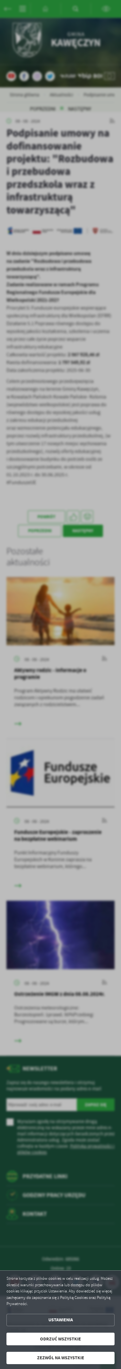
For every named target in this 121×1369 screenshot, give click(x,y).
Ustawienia (60, 1320)
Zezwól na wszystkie (60, 1358)
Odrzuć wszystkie (60, 1339)
